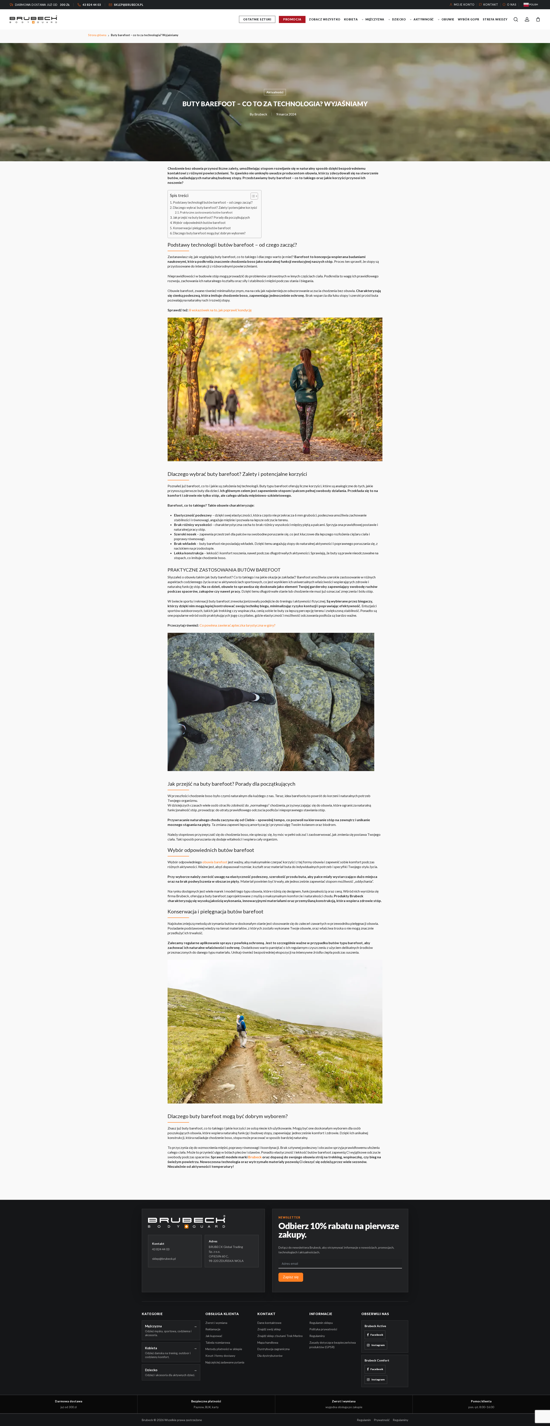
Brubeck (260, 114)
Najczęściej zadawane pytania (224, 1362)
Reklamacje (212, 1329)
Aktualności (274, 92)
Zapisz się (291, 1277)
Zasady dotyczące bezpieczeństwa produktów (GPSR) (332, 1345)
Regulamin (364, 1420)
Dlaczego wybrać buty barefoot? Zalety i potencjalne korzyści (215, 207)
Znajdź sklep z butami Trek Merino (280, 1336)
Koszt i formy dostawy (220, 1355)
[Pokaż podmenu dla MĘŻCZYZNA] (389, 19)
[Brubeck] (203, 1221)
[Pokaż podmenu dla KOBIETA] (363, 19)
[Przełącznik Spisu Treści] (252, 196)
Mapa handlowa (267, 1342)
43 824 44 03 (161, 1249)
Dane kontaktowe (269, 1323)
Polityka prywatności (323, 1329)
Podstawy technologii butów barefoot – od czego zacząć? (213, 202)
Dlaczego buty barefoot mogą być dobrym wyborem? (209, 233)
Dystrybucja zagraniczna (273, 1349)
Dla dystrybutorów (270, 1355)
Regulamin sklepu (321, 1323)
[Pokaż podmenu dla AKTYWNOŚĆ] (439, 19)
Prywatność (382, 1420)
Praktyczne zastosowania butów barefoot (206, 212)
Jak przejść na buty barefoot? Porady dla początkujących (211, 217)
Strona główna (97, 35)
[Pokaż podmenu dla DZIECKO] (411, 19)
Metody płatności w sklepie (223, 1349)
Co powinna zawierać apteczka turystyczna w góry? (237, 625)
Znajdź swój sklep (269, 1329)
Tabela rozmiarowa (217, 1342)
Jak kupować (213, 1336)
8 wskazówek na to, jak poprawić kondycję (220, 310)
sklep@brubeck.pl (164, 1258)
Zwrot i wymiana (216, 1323)
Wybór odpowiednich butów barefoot (199, 222)
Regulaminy (317, 1336)
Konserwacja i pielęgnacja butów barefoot (202, 228)
